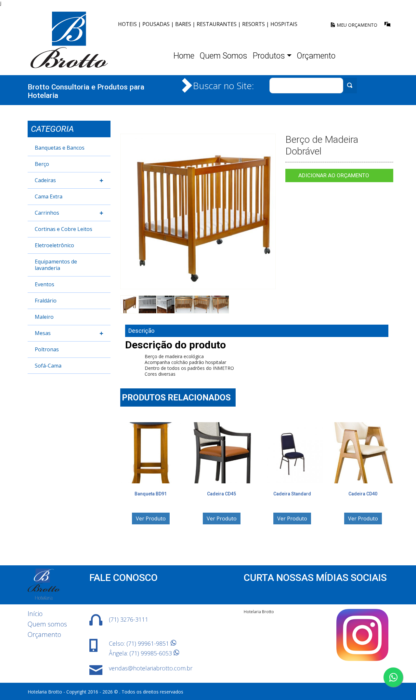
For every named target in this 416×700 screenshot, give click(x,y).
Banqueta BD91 (151, 493)
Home (183, 56)
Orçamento (316, 56)
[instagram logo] (362, 659)
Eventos (44, 284)
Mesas (69, 333)
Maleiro (44, 316)
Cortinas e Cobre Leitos (63, 229)
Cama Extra (48, 196)
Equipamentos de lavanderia (56, 265)
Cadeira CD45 (221, 493)
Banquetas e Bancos (59, 147)
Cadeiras (69, 180)
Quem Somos (223, 56)
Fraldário (46, 300)
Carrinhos (69, 213)
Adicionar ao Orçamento (333, 175)
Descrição (141, 330)
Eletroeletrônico (54, 245)
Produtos (269, 56)
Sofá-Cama (48, 365)
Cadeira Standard (292, 493)
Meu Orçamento (356, 25)
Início (35, 613)
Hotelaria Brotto (259, 611)
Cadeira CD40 (362, 493)
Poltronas (47, 349)
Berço (42, 164)
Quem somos (47, 624)
